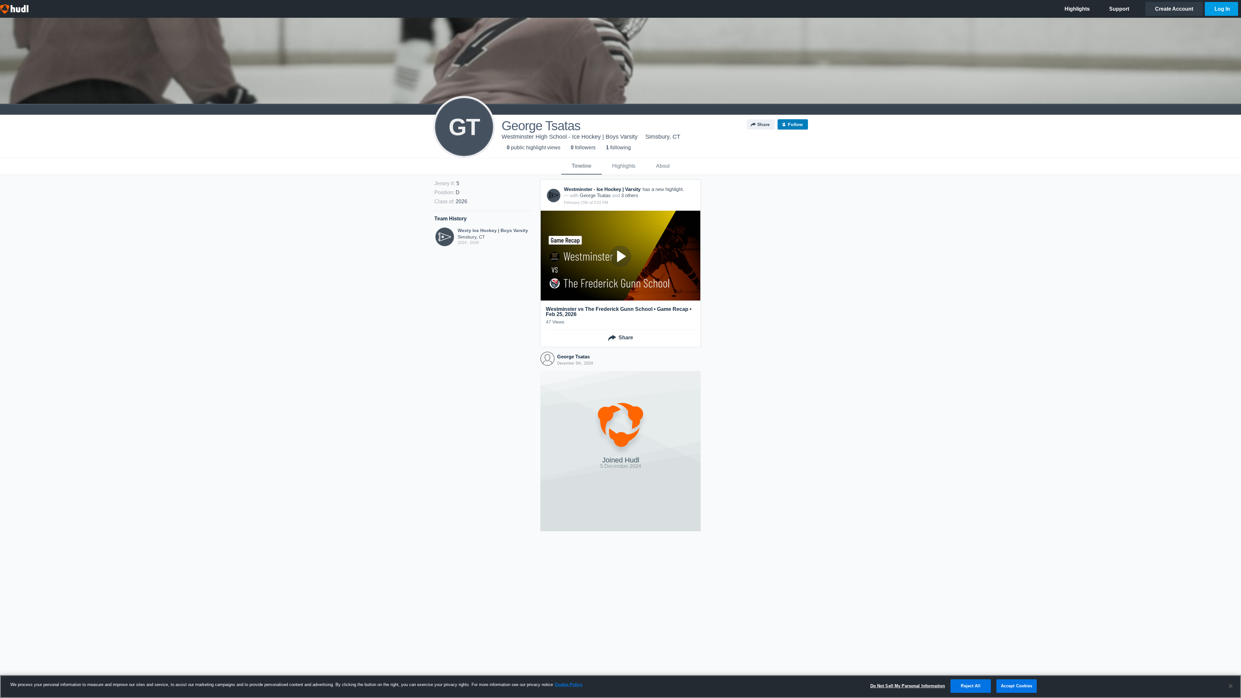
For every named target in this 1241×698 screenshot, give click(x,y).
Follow (795, 124)
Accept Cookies (1017, 685)
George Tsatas (595, 195)
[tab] (581, 166)
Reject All (970, 685)
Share (763, 124)
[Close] (1231, 686)
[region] (620, 686)
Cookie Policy (568, 684)
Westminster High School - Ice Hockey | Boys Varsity (570, 136)
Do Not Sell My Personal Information (907, 685)
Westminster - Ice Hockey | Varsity (602, 189)
